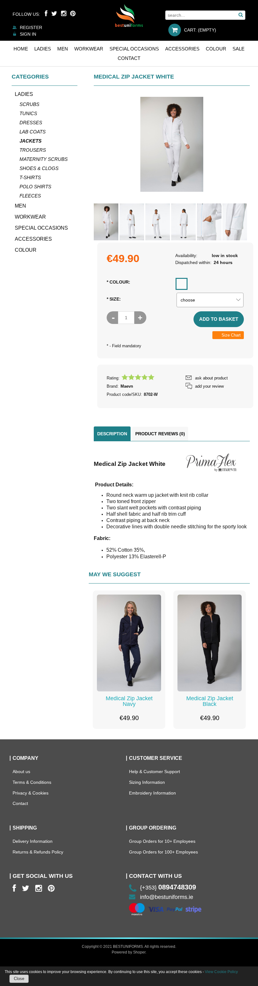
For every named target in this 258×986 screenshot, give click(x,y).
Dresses (31, 122)
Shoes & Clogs (39, 168)
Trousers (33, 150)
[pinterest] (51, 888)
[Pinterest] (73, 13)
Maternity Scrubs (44, 159)
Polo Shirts (35, 186)
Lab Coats (33, 131)
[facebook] (14, 888)
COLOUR (25, 250)
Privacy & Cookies (30, 792)
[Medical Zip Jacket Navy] (129, 643)
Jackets (31, 141)
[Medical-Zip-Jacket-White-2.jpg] (157, 221)
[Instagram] (64, 13)
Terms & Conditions (32, 782)
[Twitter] (54, 13)
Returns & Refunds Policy (38, 851)
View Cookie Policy (221, 972)
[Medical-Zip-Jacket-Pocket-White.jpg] (209, 221)
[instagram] (38, 888)
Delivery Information (33, 841)
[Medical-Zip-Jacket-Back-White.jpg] (183, 221)
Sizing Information (147, 782)
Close (19, 978)
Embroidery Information (152, 792)
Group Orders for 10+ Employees (162, 841)
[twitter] (25, 888)
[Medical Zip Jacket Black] (210, 643)
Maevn (127, 386)
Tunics (28, 113)
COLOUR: (118, 282)
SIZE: (114, 299)
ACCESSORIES (33, 239)
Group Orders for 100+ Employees (163, 851)
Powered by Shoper (128, 952)
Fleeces (30, 195)
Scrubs (29, 104)
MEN (20, 205)
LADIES (24, 94)
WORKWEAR (30, 217)
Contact (20, 803)
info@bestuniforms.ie (166, 897)
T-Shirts (30, 177)
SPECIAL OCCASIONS (41, 228)
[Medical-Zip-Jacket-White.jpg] (106, 221)
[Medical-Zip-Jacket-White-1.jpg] (132, 221)
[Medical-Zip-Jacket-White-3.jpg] (234, 221)
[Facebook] (46, 13)
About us (21, 771)
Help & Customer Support (154, 771)
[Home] (129, 15)
